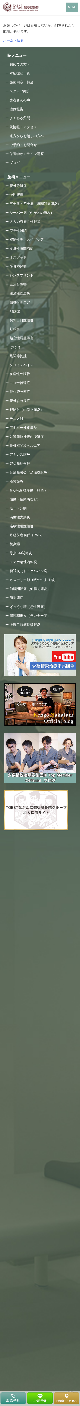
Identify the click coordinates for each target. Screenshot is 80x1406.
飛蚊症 (15, 311)
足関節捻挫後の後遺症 (27, 436)
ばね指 (15, 347)
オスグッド (18, 257)
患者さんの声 (20, 100)
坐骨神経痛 (18, 266)
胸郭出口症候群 (21, 320)
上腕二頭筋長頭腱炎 (25, 624)
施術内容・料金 (21, 82)
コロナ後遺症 (20, 383)
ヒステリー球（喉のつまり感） (33, 580)
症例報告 (16, 109)
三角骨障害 (18, 284)
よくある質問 (20, 118)
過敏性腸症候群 (21, 526)
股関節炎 (16, 481)
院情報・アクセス (23, 127)
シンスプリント (21, 275)
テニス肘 (16, 418)
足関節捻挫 (18, 356)
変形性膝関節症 (21, 248)
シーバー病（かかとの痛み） (32, 213)
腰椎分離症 (18, 186)
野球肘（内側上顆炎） (27, 410)
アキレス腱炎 (20, 454)
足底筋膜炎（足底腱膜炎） (30, 472)
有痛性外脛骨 (20, 374)
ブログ (15, 163)
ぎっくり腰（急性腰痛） (28, 607)
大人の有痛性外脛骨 (25, 221)
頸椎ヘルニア (20, 302)
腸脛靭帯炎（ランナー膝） (30, 615)
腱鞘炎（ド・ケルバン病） (30, 571)
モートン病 (18, 508)
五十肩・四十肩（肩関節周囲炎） (35, 204)
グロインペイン (21, 365)
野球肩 (15, 329)
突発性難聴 (18, 230)
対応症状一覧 (20, 73)
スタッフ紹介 (20, 91)
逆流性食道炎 (20, 293)
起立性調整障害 (21, 338)
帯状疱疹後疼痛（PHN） (29, 490)
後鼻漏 (15, 544)
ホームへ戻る (13, 40)
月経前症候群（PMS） (27, 535)
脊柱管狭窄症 (20, 392)
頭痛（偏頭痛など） (25, 499)
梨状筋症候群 (20, 463)
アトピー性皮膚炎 (23, 427)
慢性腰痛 (16, 195)
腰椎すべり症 (20, 401)
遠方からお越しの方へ (27, 136)
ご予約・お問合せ (23, 145)
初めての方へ (20, 64)
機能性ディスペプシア (27, 239)
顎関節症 (16, 598)
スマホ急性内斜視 (23, 562)
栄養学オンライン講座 (27, 154)
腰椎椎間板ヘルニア (25, 445)
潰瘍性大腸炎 (20, 517)
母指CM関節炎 (21, 553)
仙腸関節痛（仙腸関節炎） (30, 589)
